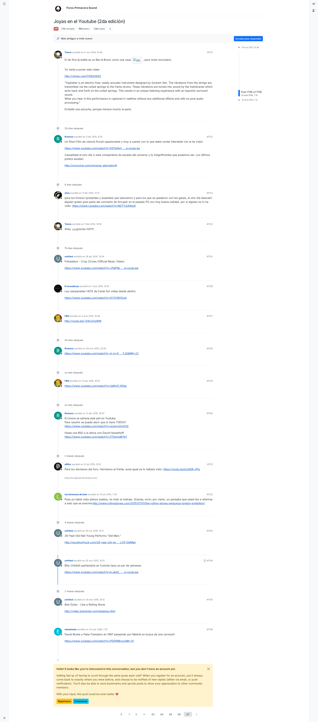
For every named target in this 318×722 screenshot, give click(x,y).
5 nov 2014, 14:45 (93, 52)
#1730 (210, 413)
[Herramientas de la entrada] (210, 117)
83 (153, 714)
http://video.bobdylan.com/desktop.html (90, 611)
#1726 (210, 286)
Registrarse (64, 701)
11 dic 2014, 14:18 (92, 224)
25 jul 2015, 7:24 (108, 494)
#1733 (210, 530)
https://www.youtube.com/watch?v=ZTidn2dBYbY (96, 436)
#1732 (210, 494)
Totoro (68, 52)
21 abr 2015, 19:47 (95, 413)
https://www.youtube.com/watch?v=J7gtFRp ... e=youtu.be (101, 268)
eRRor (68, 464)
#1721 (210, 52)
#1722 (210, 136)
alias (67, 193)
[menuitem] (314, 4)
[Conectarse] (314, 4)
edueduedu (71, 629)
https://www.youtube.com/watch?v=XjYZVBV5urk (96, 297)
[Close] (208, 669)
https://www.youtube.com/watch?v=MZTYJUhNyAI (104, 205)
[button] (4, 718)
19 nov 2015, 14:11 (95, 530)
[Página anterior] (121, 714)
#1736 (210, 629)
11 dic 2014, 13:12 (91, 193)
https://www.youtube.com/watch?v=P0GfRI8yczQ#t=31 (99, 641)
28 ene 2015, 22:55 (96, 348)
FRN (67, 316)
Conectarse (81, 701)
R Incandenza (72, 286)
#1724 (210, 224)
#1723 (210, 193)
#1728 (210, 348)
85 (170, 714)
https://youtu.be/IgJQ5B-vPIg (181, 469)
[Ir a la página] (144, 714)
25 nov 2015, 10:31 (95, 560)
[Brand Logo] (59, 8)
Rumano (69, 136)
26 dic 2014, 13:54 (95, 256)
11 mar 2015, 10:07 (91, 381)
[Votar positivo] (192, 117)
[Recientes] (4, 4)
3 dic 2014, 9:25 (94, 136)
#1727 (210, 316)
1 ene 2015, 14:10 (100, 286)
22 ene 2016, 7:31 (98, 629)
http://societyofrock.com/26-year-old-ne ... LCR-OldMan (100, 542)
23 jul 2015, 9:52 (92, 464)
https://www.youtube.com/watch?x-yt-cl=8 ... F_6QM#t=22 (102, 353)
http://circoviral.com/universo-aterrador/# (91, 165)
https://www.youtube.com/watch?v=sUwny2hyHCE (97, 426)
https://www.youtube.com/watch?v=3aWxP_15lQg (96, 385)
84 (161, 714)
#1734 (210, 560)
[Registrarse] (314, 10)
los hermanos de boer (76, 494)
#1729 (210, 381)
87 (187, 714)
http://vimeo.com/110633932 (83, 76)
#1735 (210, 599)
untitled (69, 256)
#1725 (210, 256)
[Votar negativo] (203, 117)
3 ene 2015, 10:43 (91, 316)
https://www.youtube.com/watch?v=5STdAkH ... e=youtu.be (102, 148)
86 (179, 714)
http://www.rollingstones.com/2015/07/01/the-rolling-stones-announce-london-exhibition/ (149, 503)
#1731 (210, 464)
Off (56, 28)
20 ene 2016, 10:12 (95, 599)
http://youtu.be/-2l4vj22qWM (83, 321)
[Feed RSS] (110, 29)
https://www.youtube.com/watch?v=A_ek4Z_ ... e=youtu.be (101, 572)
